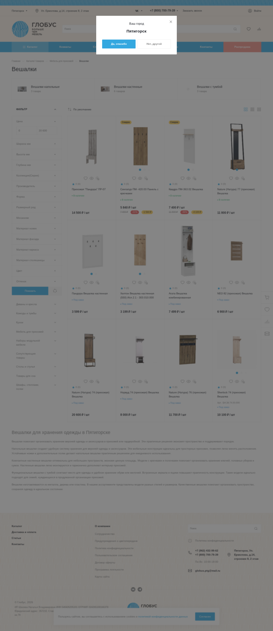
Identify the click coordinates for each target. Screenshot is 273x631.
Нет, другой (154, 43)
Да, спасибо (119, 43)
